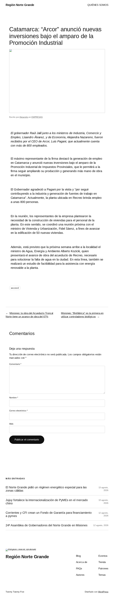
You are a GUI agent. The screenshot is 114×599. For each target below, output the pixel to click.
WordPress (103, 592)
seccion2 (15, 288)
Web (11, 424)
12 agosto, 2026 (100, 525)
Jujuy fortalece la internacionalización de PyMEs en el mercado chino (47, 501)
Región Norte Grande (20, 5)
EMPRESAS (37, 117)
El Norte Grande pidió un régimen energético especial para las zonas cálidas (46, 489)
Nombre (13, 397)
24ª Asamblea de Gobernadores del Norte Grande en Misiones (46, 525)
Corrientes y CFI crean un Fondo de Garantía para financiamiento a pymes (49, 514)
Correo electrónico (18, 410)
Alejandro (23, 117)
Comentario (15, 364)
